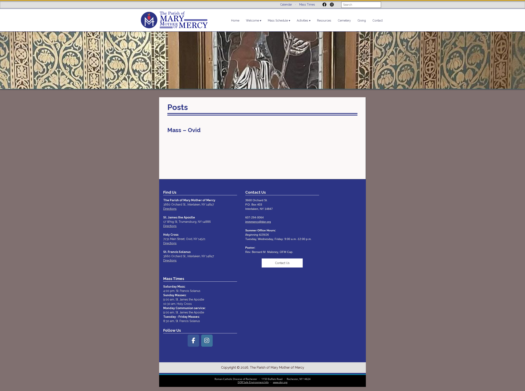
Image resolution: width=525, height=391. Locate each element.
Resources (324, 20)
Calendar (286, 4)
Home (235, 20)
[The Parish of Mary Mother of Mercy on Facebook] (193, 341)
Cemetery (344, 20)
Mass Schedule (278, 20)
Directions (170, 208)
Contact (377, 20)
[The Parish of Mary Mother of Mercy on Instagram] (207, 341)
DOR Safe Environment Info (253, 382)
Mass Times (307, 4)
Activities (302, 20)
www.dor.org (280, 382)
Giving (361, 20)
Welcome (252, 20)
